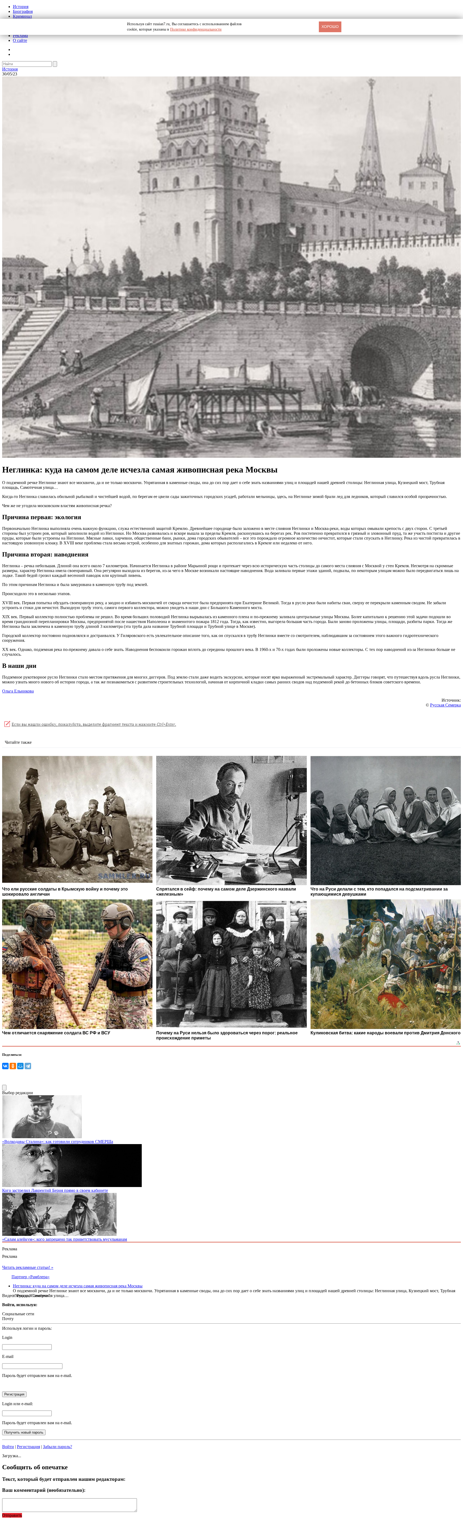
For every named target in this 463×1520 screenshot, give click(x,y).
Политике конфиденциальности (196, 29)
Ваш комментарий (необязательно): (43, 1490)
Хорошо (330, 26)
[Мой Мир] (20, 1066)
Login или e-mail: (17, 1403)
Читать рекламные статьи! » (27, 1267)
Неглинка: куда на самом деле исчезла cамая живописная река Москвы (78, 1286)
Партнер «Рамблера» (31, 1276)
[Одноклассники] (13, 1066)
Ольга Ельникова (18, 691)
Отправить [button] (12, 1515)
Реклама (20, 35)
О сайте (20, 40)
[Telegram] (28, 1066)
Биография (23, 11)
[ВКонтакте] (5, 1066)
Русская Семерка (445, 705)
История (20, 6)
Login (7, 1337)
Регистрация (28, 1446)
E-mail (7, 1356)
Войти (8, 1446)
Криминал (22, 16)
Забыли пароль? (57, 1446)
